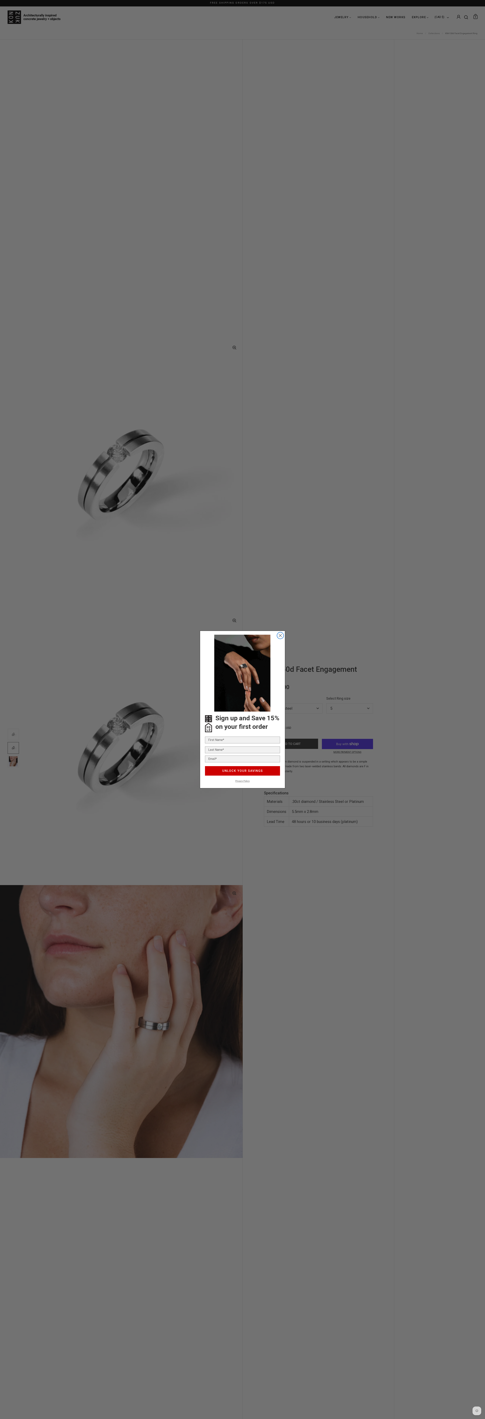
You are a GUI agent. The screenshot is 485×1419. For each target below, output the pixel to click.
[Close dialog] (280, 635)
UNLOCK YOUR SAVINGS (242, 771)
